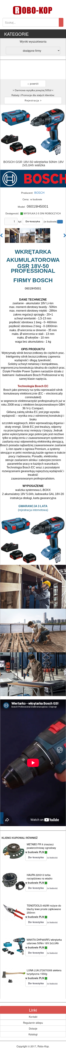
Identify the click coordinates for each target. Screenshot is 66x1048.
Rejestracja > (33, 100)
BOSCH (39, 192)
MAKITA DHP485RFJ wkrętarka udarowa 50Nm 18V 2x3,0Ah (44, 941)
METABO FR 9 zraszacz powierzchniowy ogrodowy (41, 846)
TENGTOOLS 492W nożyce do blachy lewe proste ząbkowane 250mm (44, 909)
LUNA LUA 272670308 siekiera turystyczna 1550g (44, 972)
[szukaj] (61, 22)
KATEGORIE (16, 34)
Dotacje (33, 1028)
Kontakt (33, 1016)
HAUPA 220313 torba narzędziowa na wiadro (39, 876)
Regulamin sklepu (33, 1022)
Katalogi (33, 1034)
